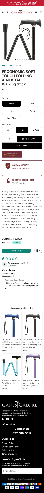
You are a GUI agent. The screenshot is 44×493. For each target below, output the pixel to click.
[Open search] (7, 12)
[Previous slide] (2, 3)
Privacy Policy (8, 443)
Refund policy (8, 450)
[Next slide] (41, 3)
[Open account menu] (36, 12)
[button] (8, 65)
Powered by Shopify (29, 479)
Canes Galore (17, 479)
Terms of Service (9, 454)
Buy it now (22, 145)
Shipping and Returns (11, 447)
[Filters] (34, 251)
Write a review (16, 251)
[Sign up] (39, 471)
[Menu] (2, 12)
